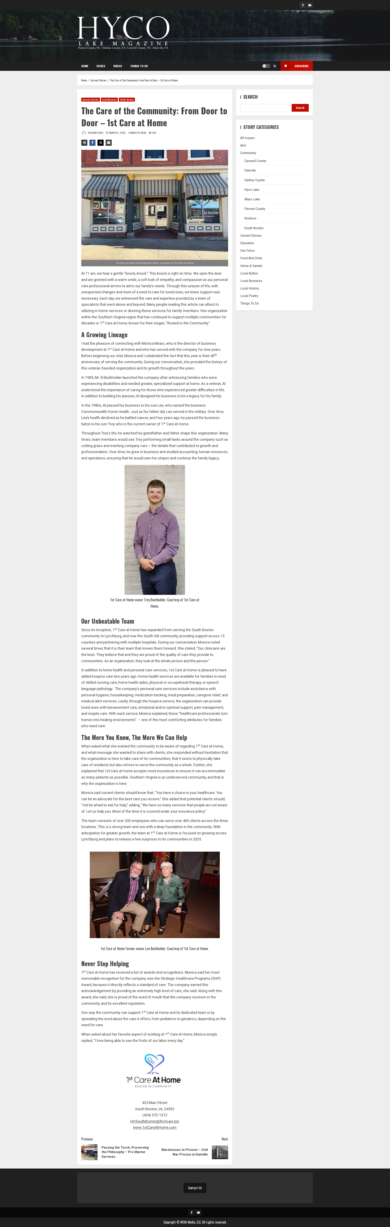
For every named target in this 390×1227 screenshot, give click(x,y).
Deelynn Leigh (95, 132)
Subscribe (302, 66)
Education (247, 243)
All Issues (247, 138)
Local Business (109, 99)
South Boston (127, 99)
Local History (249, 288)
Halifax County (254, 180)
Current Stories (90, 99)
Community (248, 153)
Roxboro (250, 218)
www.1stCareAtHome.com (155, 1127)
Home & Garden (251, 266)
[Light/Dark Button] (266, 66)
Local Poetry (249, 296)
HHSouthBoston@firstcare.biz (154, 1121)
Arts (243, 145)
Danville (250, 171)
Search (250, 97)
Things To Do (139, 66)
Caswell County (255, 161)
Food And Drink (251, 258)
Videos (117, 66)
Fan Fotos (247, 251)
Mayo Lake (252, 199)
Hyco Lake (251, 190)
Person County (254, 209)
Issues (100, 66)
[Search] (274, 66)
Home (84, 66)
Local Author (249, 273)
